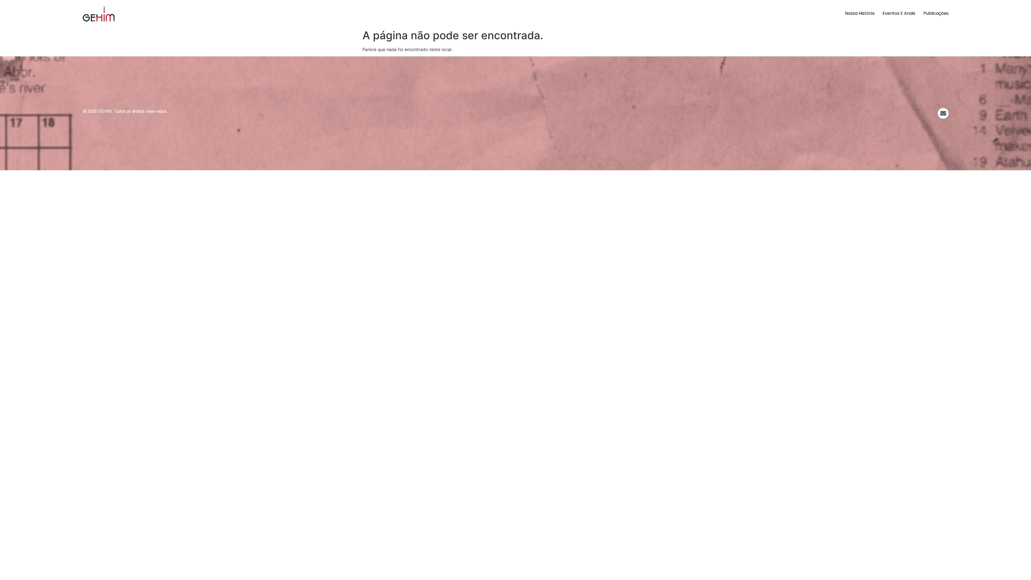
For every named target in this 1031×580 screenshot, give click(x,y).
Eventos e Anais (899, 13)
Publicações (936, 13)
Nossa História (859, 13)
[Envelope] (943, 113)
